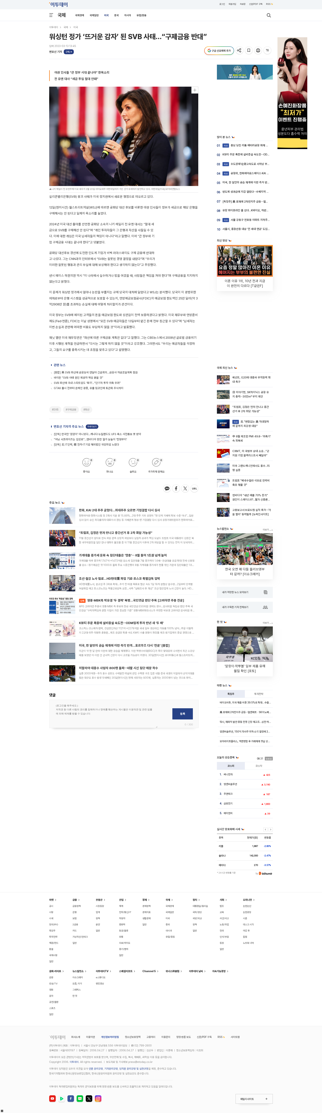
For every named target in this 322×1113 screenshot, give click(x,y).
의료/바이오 (124, 943)
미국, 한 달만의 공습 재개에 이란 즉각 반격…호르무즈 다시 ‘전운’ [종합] (124, 645)
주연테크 (228, 793)
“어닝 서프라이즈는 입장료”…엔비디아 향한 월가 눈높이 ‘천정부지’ (90, 439)
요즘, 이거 (77, 983)
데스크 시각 (248, 924)
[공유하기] (240, 50)
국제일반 (94, 15)
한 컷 (74, 995)
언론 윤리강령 (96, 1068)
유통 (121, 936)
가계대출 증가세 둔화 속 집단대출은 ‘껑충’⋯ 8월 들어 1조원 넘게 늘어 (123, 555)
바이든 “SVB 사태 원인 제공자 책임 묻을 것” (78, 377)
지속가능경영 (219, 971)
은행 (74, 912)
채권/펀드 (53, 943)
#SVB (55, 409)
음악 (51, 995)
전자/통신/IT (125, 912)
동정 (222, 943)
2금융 (75, 924)
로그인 (222, 4)
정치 (195, 899)
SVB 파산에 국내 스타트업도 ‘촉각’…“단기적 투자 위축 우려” (87, 383)
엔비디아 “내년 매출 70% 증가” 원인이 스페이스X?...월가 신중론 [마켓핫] (250, 500)
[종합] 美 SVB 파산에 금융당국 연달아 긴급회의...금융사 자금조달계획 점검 (96, 372)
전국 (222, 930)
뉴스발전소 (78, 971)
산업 (121, 899)
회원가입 (232, 4)
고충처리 (150, 1036)
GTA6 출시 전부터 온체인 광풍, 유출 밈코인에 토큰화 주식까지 (88, 388)
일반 (51, 961)
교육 (222, 912)
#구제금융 (71, 409)
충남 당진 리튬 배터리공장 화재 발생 (247, 145)
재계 (121, 906)
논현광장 (247, 912)
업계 (98, 912)
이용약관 (90, 1036)
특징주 (231, 693)
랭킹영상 (100, 983)
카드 (74, 930)
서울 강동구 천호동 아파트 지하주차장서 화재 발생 (255, 220)
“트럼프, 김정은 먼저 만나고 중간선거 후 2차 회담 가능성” (115, 533)
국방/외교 (197, 918)
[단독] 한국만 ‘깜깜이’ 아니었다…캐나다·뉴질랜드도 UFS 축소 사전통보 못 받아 (97, 434)
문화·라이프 (55, 971)
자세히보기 (92, 426)
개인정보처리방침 (110, 1036)
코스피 (231, 765)
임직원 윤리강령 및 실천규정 (133, 1068)
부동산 (99, 899)
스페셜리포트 (125, 971)
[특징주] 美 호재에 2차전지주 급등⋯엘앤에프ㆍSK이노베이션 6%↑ (260, 201)
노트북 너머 (248, 943)
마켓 (51, 899)
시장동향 (100, 906)
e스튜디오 (100, 977)
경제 (144, 899)
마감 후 (246, 930)
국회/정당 (197, 912)
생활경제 (146, 918)
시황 (51, 912)
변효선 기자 (55, 51)
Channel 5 (149, 971)
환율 (51, 949)
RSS (268, 4)
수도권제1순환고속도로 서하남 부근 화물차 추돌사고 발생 (259, 164)
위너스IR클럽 (172, 971)
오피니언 (247, 899)
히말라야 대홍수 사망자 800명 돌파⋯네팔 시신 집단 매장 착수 (118, 668)
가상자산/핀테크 (80, 936)
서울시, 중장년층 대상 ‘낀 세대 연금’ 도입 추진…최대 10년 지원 (257, 229)
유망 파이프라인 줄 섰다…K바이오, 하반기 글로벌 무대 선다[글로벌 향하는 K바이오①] (269, 210)
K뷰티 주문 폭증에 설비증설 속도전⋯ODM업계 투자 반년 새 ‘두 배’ (121, 623)
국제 (62, 15)
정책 (98, 918)
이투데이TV (102, 971)
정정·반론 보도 (183, 1036)
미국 (106, 15)
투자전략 (258, 693)
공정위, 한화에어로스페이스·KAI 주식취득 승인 (253, 173)
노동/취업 (224, 924)
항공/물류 (123, 930)
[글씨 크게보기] (267, 50)
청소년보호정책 (133, 1036)
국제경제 (79, 15)
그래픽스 (76, 989)
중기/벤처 (123, 949)
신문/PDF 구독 (255, 4)
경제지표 (146, 912)
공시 (51, 906)
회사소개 (75, 1036)
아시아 (127, 15)
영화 (51, 989)
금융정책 (76, 906)
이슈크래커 (77, 977)
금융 (74, 899)
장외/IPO (53, 924)
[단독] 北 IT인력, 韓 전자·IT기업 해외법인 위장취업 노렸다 (86, 444)
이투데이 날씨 (196, 971)
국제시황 (53, 955)
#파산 (86, 409)
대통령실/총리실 (200, 906)
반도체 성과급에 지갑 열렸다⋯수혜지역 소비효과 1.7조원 (253, 191)
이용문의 (165, 1036)
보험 (74, 918)
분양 (98, 924)
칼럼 (245, 936)
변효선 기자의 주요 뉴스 (69, 426)
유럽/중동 (141, 15)
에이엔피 (228, 813)
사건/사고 (224, 918)
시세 (51, 918)
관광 (51, 977)
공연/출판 (53, 1002)
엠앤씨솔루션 (230, 784)
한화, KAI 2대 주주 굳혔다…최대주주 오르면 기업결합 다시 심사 (119, 510)
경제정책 (146, 906)
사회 (222, 899)
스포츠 (52, 1008)
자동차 (122, 918)
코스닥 (258, 765)
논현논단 (247, 906)
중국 (116, 15)
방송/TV (53, 983)
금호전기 (228, 803)
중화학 (122, 924)
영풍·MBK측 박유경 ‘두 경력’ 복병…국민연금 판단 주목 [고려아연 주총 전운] (132, 600)
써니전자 (228, 774)
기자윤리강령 (111, 1068)
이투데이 (53, 27)
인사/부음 (224, 936)
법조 (222, 906)
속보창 (242, 4)
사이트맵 (235, 1036)
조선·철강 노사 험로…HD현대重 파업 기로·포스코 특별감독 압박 (119, 578)
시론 (245, 918)
